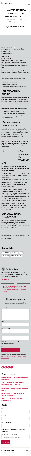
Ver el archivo (5, 279)
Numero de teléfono (6, 422)
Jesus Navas (12, 19)
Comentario (4, 308)
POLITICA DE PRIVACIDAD (8, 453)
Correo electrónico (6, 328)
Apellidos (3, 415)
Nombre (3, 321)
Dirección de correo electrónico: (9, 434)
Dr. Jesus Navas (6, 3)
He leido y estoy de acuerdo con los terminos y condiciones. (13, 430)
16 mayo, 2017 (22, 19)
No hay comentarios (16, 22)
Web (2, 335)
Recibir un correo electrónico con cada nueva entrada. (15, 346)
